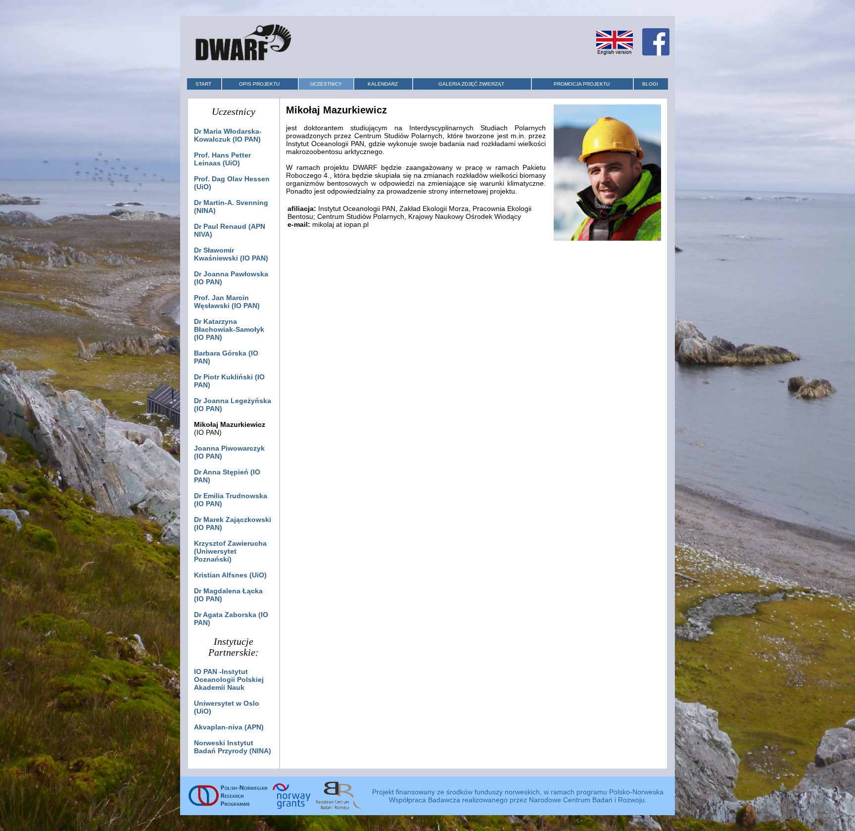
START (203, 84)
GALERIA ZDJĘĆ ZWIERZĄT (471, 84)
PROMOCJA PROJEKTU (582, 84)
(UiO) (230, 575)
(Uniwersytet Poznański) (230, 551)
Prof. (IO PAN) (227, 302)
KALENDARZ (383, 84)
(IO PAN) (229, 329)
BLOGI (650, 84)
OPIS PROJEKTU (259, 84)
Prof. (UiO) (222, 159)
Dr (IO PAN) (228, 135)
